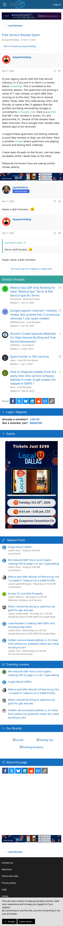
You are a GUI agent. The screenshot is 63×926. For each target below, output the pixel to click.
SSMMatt (15, 345)
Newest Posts (16, 540)
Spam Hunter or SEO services (29, 356)
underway (16, 86)
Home (5, 896)
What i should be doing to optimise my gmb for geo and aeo (31, 608)
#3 (59, 233)
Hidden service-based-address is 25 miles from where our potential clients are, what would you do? (33, 643)
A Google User (26, 112)
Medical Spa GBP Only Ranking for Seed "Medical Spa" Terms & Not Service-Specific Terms (32, 291)
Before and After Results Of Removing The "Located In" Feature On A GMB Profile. (33, 578)
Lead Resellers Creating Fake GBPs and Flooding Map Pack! (31, 625)
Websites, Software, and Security (25, 600)
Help (4, 889)
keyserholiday (12, 39)
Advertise (7, 869)
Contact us (7, 862)
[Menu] (4, 4)
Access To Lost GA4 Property (25, 593)
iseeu (13, 360)
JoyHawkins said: (13, 242)
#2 (59, 201)
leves (12, 387)
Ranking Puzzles (31, 299)
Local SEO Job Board (27, 360)
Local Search (27, 345)
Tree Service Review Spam (21, 35)
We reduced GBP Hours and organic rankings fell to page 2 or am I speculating (33, 561)
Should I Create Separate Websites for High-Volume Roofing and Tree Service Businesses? (33, 337)
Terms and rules (10, 876)
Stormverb (15, 299)
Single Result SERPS (19, 547)
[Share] (54, 71)
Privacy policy (9, 882)
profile (52, 112)
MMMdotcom (17, 322)
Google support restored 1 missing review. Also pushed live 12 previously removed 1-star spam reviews (35, 314)
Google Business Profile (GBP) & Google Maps (31, 616)
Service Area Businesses (20, 654)
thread (19, 141)
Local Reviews (33, 322)
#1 (59, 70)
